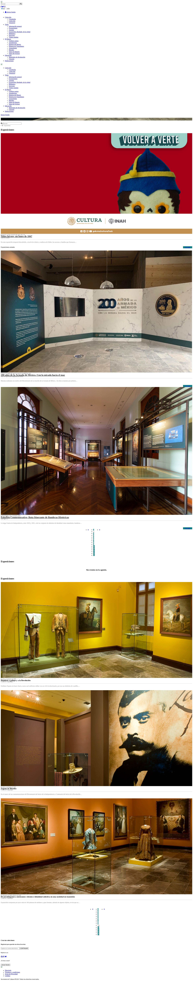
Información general (15, 26)
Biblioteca (12, 33)
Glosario (11, 59)
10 (94, 546)
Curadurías (12, 19)
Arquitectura (13, 43)
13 (94, 551)
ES (4, 9)
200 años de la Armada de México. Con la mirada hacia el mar (33, 375)
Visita (6, 24)
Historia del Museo (15, 44)
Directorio (8, 970)
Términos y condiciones (12, 972)
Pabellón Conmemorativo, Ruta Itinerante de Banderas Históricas (35, 517)
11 (94, 548)
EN (8, 9)
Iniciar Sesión (10, 12)
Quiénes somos (13, 41)
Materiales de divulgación (17, 57)
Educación (8, 55)
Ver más (187, 247)
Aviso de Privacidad (11, 974)
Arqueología (13, 48)
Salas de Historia (14, 52)
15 (94, 555)
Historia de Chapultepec (16, 46)
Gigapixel (12, 23)
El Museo (8, 39)
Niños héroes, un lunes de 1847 (16, 236)
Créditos (7, 976)
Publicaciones (9, 61)
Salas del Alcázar (14, 53)
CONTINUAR (24, 948)
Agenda (11, 30)
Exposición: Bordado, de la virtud (19, 32)
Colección (8, 17)
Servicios (12, 35)
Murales (11, 50)
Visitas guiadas (13, 37)
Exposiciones (13, 28)
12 (94, 550)
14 (94, 553)
